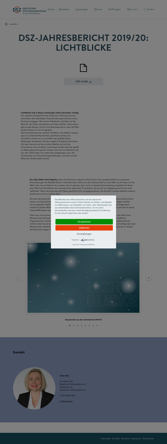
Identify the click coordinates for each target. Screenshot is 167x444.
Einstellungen (84, 234)
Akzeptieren (84, 221)
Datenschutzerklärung (87, 244)
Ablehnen (84, 227)
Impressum (76, 244)
